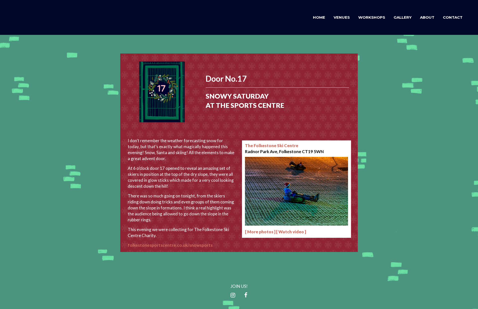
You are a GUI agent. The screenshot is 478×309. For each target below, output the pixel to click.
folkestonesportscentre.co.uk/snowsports (170, 245)
